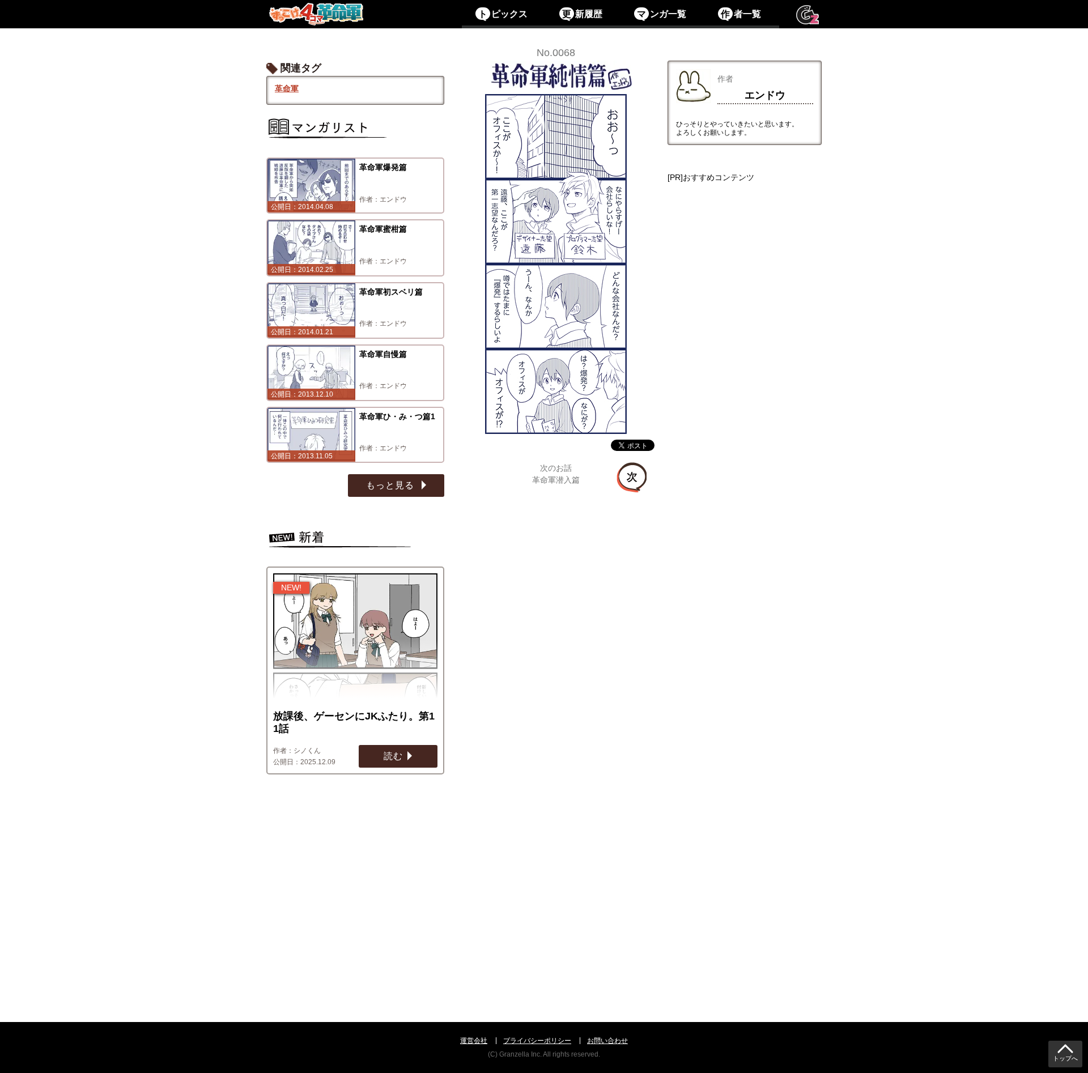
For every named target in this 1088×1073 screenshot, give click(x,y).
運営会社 (473, 1041)
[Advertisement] (745, 583)
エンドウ (765, 95)
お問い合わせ (607, 1041)
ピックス (502, 14)
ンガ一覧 (661, 14)
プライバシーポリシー (537, 1041)
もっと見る (391, 485)
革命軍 (287, 88)
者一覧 (740, 14)
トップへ (1065, 1058)
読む (393, 756)
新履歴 (582, 14)
